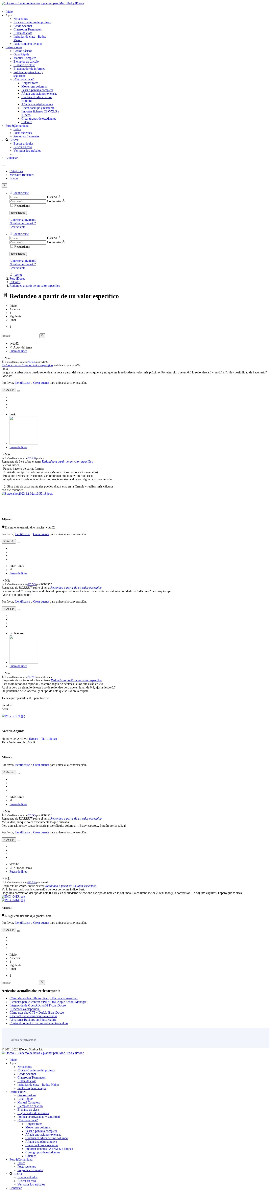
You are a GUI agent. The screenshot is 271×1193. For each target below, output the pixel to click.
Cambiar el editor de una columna (46, 1138)
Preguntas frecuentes (26, 136)
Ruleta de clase (22, 33)
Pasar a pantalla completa (37, 90)
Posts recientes (22, 132)
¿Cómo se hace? (23, 79)
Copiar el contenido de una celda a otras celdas (39, 1023)
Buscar (14, 140)
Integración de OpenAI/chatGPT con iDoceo (38, 1005)
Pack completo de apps (27, 43)
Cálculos (26, 122)
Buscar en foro (22, 147)
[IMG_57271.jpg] (13, 716)
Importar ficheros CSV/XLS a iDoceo (49, 1148)
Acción (10, 389)
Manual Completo (24, 58)
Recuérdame (22, 205)
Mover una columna (34, 86)
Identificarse (18, 212)
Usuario (52, 197)
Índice (17, 129)
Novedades (20, 18)
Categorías (16, 171)
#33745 (31, 815)
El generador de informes (29, 68)
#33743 (31, 584)
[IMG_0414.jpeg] (13, 900)
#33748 (31, 882)
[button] (19, 193)
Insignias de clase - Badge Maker (38, 1084)
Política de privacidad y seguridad (38, 1116)
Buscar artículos (23, 143)
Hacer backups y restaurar (37, 107)
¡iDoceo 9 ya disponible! (25, 1009)
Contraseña (54, 201)
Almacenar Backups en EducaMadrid (33, 1019)
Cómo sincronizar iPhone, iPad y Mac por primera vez (44, 998)
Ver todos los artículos (27, 150)
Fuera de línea (18, 351)
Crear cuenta (17, 227)
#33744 (31, 676)
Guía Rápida (21, 54)
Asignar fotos (29, 83)
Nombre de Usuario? (23, 223)
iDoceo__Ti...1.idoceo (43, 738)
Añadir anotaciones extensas (39, 93)
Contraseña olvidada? (23, 219)
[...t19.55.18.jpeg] (27, 493)
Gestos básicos (22, 50)
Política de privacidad (23, 1040)
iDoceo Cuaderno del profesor (32, 22)
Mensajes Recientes (22, 174)
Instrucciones (14, 47)
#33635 (31, 361)
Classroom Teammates (27, 29)
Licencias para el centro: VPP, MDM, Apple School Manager (48, 1002)
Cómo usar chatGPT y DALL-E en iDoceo (37, 1012)
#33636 (31, 458)
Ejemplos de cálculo (26, 61)
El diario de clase (24, 65)
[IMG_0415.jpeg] (13, 896)
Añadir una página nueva (37, 104)
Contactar (12, 157)
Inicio (9, 11)
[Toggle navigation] (3, 165)
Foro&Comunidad (17, 125)
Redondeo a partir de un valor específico (27, 365)
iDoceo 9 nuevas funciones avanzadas (33, 1016)
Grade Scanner (22, 26)
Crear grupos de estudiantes (38, 118)
